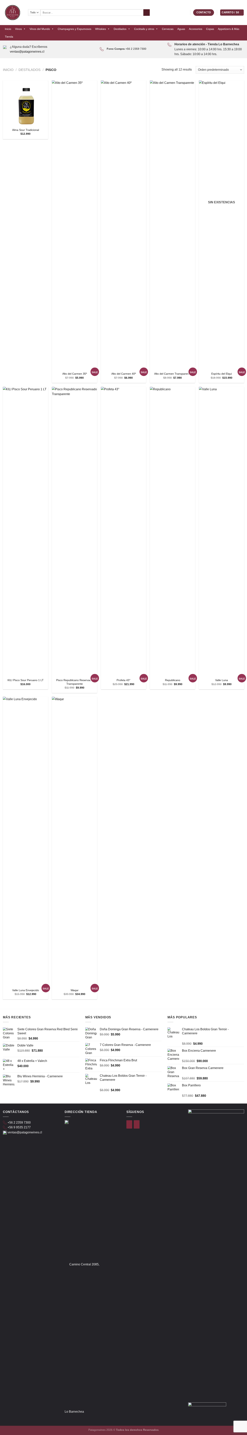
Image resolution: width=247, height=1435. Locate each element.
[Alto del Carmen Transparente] (172, 224)
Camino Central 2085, (84, 1264)
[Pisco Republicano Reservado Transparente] (74, 531)
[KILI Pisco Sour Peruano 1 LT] (25, 531)
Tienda (9, 36)
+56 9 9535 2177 (19, 1127)
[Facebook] (129, 1124)
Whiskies (100, 28)
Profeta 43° (123, 680)
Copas (210, 28)
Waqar (75, 990)
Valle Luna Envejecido (25, 990)
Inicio (8, 28)
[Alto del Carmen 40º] (123, 224)
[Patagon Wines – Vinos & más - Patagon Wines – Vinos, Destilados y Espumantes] (12, 12)
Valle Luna (221, 680)
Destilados (120, 28)
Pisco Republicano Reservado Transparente (74, 682)
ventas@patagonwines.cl (27, 51)
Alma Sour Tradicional (25, 129)
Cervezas (167, 28)
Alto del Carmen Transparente (172, 373)
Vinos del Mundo (40, 28)
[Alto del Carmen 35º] (74, 224)
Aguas (181, 28)
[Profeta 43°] (123, 531)
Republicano (172, 680)
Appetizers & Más (228, 28)
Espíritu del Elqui (221, 373)
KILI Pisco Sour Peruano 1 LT (26, 680)
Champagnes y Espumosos (74, 28)
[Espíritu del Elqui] (221, 224)
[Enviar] (146, 12)
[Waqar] (74, 841)
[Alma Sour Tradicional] (25, 102)
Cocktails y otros (144, 28)
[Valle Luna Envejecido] (25, 841)
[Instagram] (137, 1124)
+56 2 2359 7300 (135, 48)
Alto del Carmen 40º (123, 373)
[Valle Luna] (221, 531)
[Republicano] (172, 531)
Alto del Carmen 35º (74, 373)
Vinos (18, 28)
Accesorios (195, 28)
